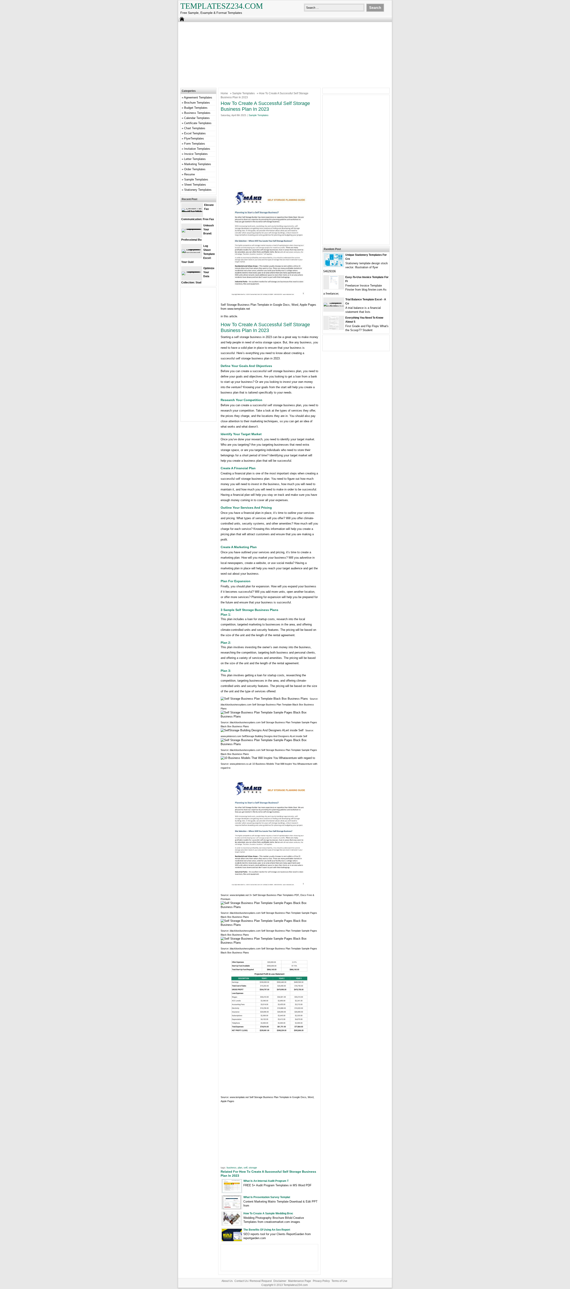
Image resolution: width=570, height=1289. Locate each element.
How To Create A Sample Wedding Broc (268, 1213)
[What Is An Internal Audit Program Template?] (231, 1191)
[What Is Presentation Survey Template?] (232, 1208)
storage (253, 1167)
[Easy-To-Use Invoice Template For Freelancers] (333, 288)
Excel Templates (195, 133)
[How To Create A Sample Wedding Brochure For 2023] (231, 1224)
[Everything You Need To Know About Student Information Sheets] (334, 328)
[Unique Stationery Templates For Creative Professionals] (333, 265)
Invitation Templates (197, 148)
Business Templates (197, 113)
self (245, 1167)
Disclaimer (279, 1281)
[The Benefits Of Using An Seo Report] (232, 1240)
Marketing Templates (197, 164)
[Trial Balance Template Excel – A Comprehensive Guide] (334, 306)
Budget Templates (196, 107)
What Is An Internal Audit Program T (266, 1180)
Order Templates (195, 169)
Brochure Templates (197, 102)
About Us (227, 1281)
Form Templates (194, 143)
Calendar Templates (197, 118)
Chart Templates (194, 128)
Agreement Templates (198, 97)
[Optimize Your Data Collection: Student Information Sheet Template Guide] (192, 271)
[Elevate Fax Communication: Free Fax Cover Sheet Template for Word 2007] (192, 211)
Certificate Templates (198, 123)
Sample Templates (243, 93)
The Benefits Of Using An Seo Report (266, 1229)
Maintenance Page (299, 1281)
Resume (189, 174)
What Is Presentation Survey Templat (266, 1197)
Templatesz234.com (221, 6)
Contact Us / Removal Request (253, 1281)
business (231, 1167)
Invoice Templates (196, 154)
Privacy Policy (321, 1281)
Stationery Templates (198, 189)
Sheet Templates (195, 184)
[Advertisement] (285, 54)
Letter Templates (195, 159)
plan (240, 1167)
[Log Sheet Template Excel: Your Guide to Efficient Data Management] (192, 252)
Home (224, 93)
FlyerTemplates (194, 138)
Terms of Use (339, 1281)
